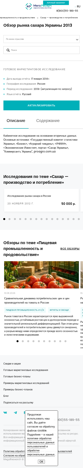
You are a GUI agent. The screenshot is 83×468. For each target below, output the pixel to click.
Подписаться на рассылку (18, 402)
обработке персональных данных (41, 452)
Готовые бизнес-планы (16, 376)
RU (78, 6)
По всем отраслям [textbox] (15, 39)
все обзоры (70, 248)
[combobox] (41, 39)
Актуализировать (41, 105)
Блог (6, 396)
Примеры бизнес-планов (17, 389)
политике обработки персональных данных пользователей (41, 442)
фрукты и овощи (59, 310)
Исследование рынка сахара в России (29, 196)
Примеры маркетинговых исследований (26, 383)
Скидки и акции (12, 363)
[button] (4, 219)
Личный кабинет (56, 3)
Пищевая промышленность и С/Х (25, 310)
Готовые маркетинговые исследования (25, 370)
